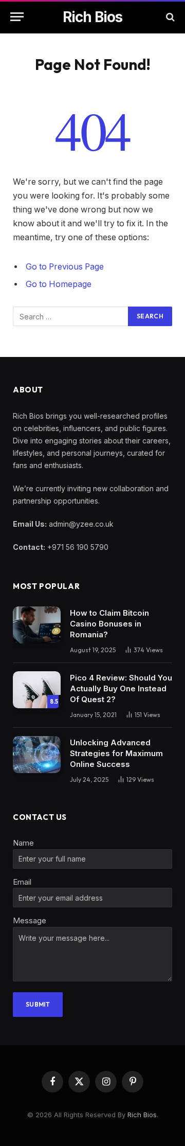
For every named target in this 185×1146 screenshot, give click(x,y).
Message (29, 920)
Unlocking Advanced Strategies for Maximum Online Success (116, 753)
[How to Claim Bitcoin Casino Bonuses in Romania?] (37, 624)
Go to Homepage (58, 284)
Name (23, 843)
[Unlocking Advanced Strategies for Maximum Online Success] (37, 754)
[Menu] (17, 16)
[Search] (169, 16)
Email (22, 882)
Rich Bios (142, 1115)
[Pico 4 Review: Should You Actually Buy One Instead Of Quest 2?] (37, 689)
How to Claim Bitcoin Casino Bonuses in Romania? (109, 623)
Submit (38, 1004)
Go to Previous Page (65, 267)
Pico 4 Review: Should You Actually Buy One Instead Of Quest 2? (121, 688)
